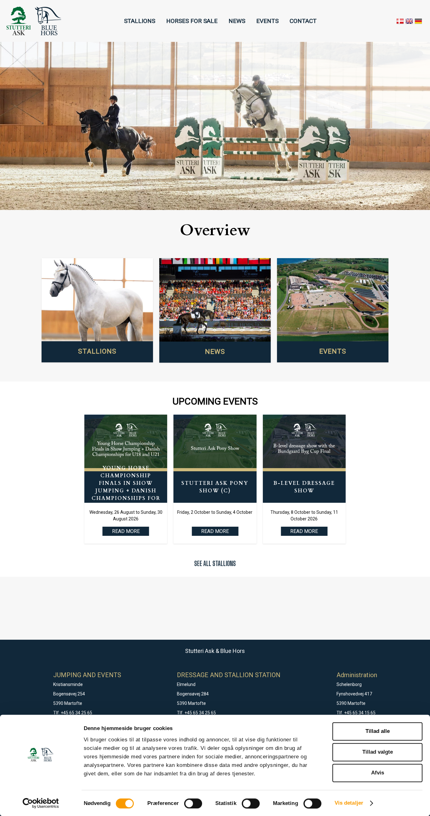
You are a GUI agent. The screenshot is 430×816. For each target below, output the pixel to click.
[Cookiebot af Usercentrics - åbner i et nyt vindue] (40, 803)
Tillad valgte (377, 752)
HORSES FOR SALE (192, 21)
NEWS (237, 21)
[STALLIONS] (97, 300)
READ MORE (215, 531)
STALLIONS (139, 21)
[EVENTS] (332, 300)
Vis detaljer (349, 803)
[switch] (193, 803)
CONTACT (303, 21)
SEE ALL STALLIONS (215, 563)
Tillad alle (377, 731)
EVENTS (267, 21)
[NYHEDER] (215, 300)
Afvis (377, 773)
